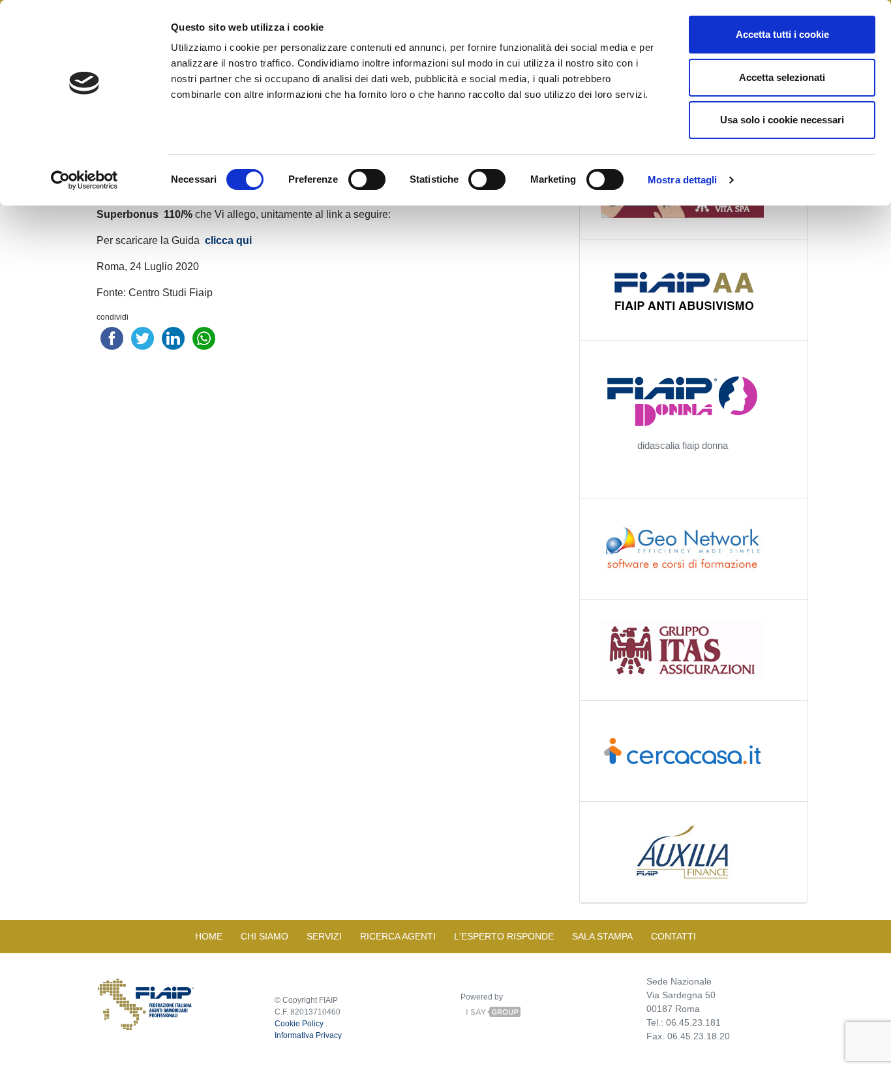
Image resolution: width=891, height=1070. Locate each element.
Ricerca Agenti (398, 936)
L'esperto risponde (504, 936)
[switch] (366, 179)
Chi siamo (264, 936)
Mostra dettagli (682, 179)
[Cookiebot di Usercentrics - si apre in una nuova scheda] (84, 180)
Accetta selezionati (782, 77)
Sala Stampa (602, 936)
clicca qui (227, 240)
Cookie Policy (299, 1023)
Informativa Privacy (308, 1035)
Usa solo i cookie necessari (782, 119)
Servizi (324, 936)
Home (208, 936)
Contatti (673, 936)
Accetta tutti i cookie (782, 34)
